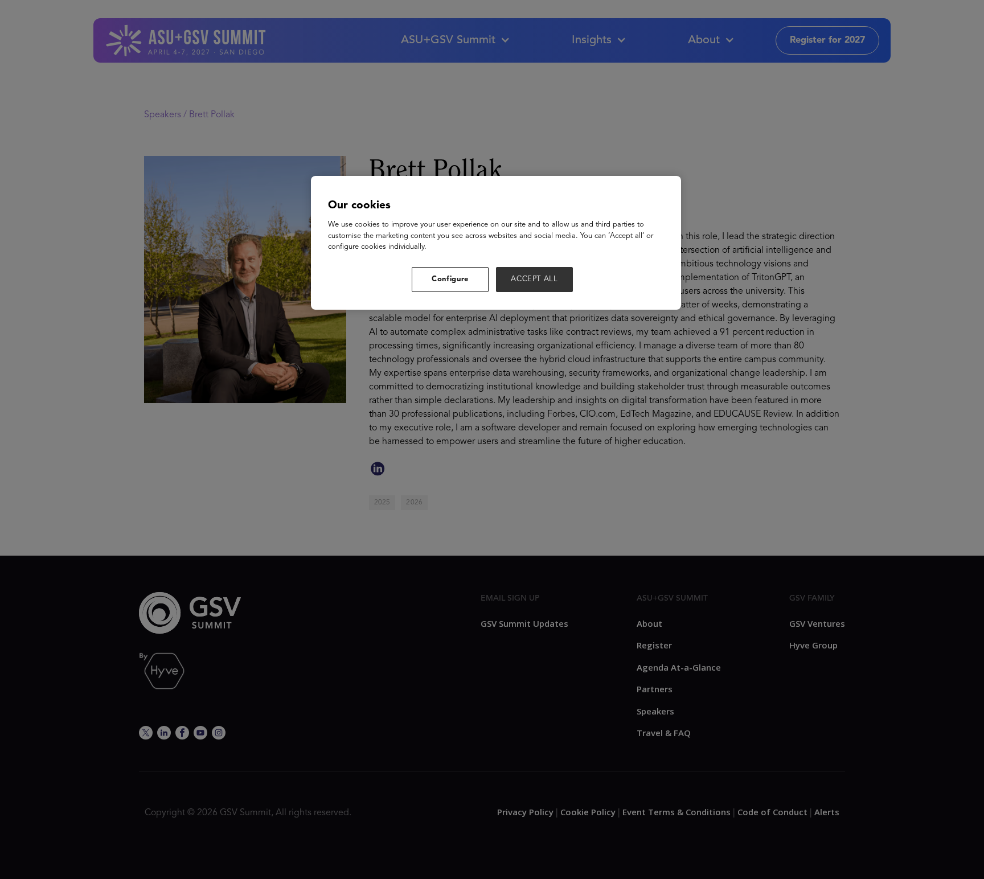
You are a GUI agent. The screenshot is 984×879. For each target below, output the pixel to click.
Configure (450, 279)
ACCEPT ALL (534, 279)
